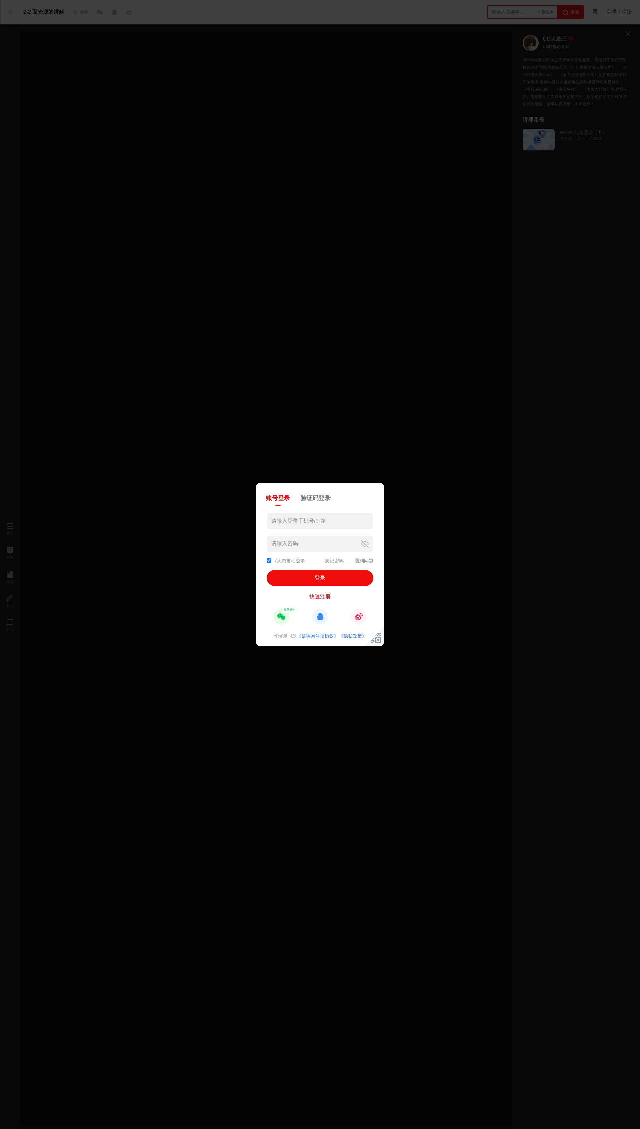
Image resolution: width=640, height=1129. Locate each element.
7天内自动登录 (289, 560)
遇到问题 (364, 560)
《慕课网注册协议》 (318, 636)
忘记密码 (334, 560)
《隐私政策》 (353, 636)
